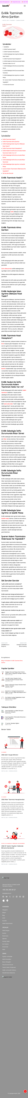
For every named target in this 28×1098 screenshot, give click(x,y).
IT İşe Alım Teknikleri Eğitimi (12, 723)
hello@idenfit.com (6, 893)
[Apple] (3, 900)
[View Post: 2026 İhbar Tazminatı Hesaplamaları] (14, 787)
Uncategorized (21, 843)
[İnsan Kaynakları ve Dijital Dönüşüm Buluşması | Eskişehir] (2, 711)
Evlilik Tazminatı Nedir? (9, 139)
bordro (3, 368)
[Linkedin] (16, 896)
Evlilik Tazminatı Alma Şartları (11, 141)
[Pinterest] (20, 896)
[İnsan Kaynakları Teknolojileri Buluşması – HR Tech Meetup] (2, 717)
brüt (2, 343)
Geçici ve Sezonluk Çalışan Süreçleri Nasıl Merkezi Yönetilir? (15, 685)
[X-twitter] (10, 896)
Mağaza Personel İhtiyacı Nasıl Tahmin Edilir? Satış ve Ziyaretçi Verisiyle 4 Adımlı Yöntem (15, 672)
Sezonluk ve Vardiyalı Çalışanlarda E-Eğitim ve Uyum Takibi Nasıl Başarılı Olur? (15, 691)
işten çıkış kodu (8, 404)
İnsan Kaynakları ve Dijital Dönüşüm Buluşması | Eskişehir (14, 711)
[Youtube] (6, 896)
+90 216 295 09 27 (9, 890)
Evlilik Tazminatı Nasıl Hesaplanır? (12, 148)
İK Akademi (12, 20)
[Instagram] (13, 896)
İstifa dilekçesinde (6, 268)
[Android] (7, 900)
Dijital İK (3, 843)
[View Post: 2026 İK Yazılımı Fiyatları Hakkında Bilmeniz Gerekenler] (14, 833)
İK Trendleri (14, 843)
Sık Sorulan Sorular (8, 173)
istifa (12, 211)
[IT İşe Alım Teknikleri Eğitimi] (2, 724)
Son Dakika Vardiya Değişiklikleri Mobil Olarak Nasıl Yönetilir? (15, 698)
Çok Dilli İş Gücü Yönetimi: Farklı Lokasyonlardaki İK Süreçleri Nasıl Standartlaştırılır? (13, 679)
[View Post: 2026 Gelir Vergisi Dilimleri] (14, 742)
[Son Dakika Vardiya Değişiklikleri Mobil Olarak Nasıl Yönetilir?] (2, 698)
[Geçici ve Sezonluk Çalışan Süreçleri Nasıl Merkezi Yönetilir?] (2, 685)
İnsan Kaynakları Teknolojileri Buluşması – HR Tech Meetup (15, 717)
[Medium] (23, 896)
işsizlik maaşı (5, 518)
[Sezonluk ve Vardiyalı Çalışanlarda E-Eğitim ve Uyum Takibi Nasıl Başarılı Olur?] (2, 691)
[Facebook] (3, 896)
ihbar (5, 439)
